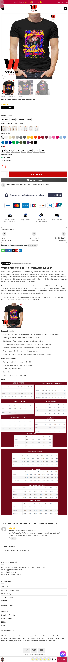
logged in (16, 550)
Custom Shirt (7, 160)
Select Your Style (7, 123)
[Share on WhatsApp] (3, 250)
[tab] (6, 263)
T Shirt (20, 97)
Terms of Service (7, 597)
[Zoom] (3, 77)
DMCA (3, 622)
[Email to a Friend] (13, 250)
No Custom (6, 157)
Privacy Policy (6, 594)
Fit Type (4, 115)
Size (3, 146)
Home (3, 97)
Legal (3, 625)
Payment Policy (6, 618)
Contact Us (5, 611)
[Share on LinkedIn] (20, 250)
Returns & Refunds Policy (10, 590)
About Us (4, 587)
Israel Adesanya (32, 245)
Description (6, 263)
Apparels (11, 97)
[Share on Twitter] (9, 250)
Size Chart (7, 107)
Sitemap (4, 601)
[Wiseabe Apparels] (34, 8)
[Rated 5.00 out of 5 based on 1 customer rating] (34, 104)
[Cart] (65, 8)
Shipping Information (8, 615)
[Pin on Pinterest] (16, 250)
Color (3, 133)
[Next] (63, 46)
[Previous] (4, 46)
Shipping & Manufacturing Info (21, 263)
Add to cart (38, 174)
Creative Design (6, 154)
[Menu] (2, 8)
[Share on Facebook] (6, 250)
